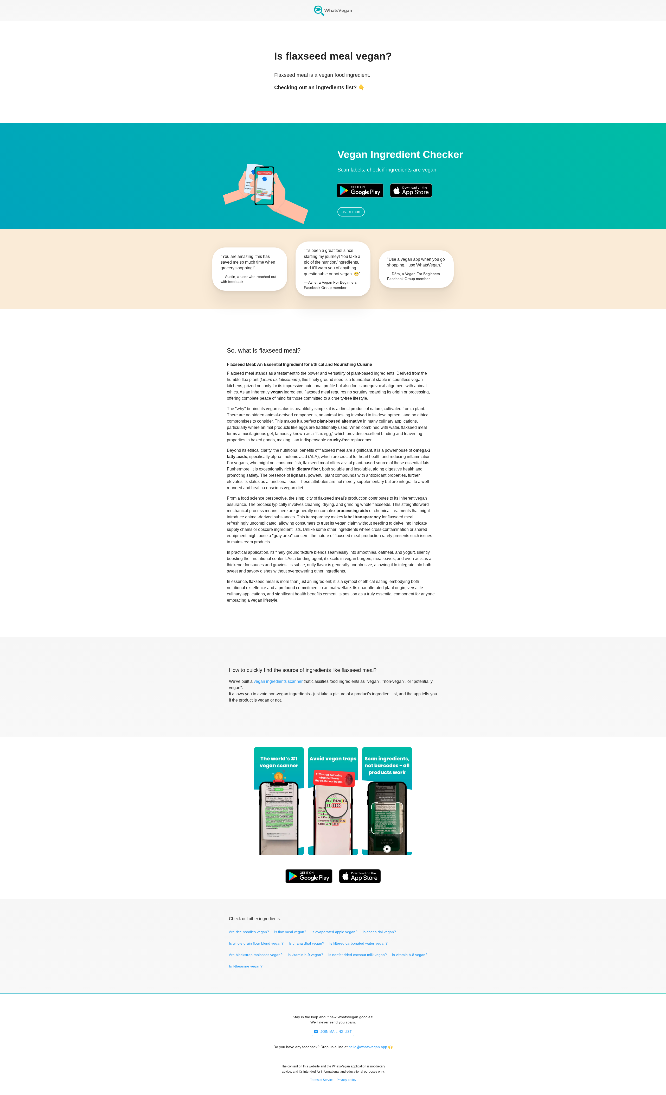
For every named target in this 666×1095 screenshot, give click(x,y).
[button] (264, 183)
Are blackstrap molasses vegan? (256, 955)
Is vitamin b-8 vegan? (409, 955)
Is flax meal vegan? (290, 932)
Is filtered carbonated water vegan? (358, 943)
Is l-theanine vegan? (245, 966)
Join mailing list (336, 1032)
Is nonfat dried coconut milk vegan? (357, 955)
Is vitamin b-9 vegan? (305, 955)
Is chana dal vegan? (379, 932)
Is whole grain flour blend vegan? (256, 943)
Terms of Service (322, 1080)
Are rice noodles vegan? (249, 932)
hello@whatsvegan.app (368, 1047)
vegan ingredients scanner (278, 681)
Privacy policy (346, 1080)
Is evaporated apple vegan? (334, 932)
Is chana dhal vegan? (306, 943)
